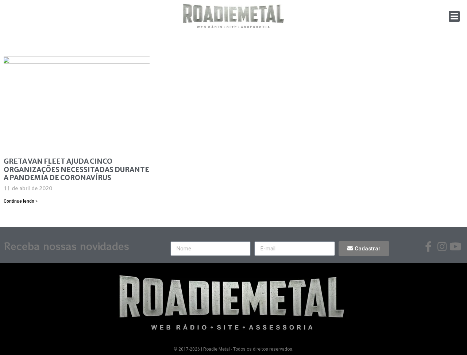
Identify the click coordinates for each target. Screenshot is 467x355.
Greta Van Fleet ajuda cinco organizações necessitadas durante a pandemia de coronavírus (76, 169)
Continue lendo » (21, 201)
